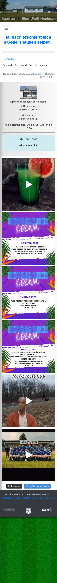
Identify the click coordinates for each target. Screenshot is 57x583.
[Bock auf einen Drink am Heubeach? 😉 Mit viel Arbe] (28, 184)
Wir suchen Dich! (28, 145)
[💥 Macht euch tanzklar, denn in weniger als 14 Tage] (28, 346)
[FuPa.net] (47, 510)
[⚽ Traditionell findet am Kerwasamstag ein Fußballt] (28, 292)
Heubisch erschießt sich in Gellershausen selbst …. (26, 42)
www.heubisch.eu (46, 498)
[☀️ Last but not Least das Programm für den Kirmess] (28, 238)
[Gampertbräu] (9, 509)
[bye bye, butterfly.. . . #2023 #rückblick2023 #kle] (28, 455)
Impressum (7, 498)
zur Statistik (9, 59)
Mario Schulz (34, 73)
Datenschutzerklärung (25, 498)
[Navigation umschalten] (6, 28)
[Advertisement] (28, 550)
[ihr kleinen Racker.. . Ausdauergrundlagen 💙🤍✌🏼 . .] (28, 400)
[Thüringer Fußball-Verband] (29, 510)
